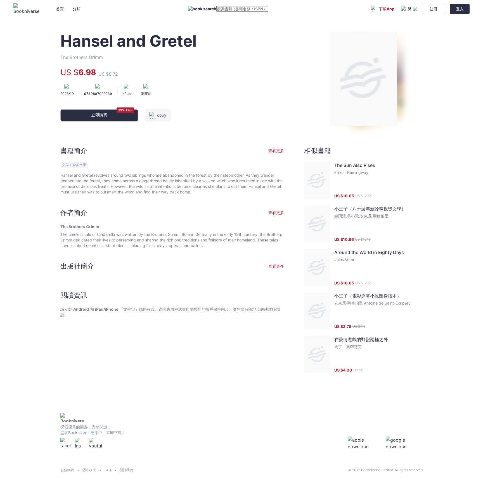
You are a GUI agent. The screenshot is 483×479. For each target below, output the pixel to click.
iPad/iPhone (106, 309)
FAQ (108, 470)
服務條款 (67, 470)
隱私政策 (89, 470)
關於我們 (126, 470)
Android (81, 309)
